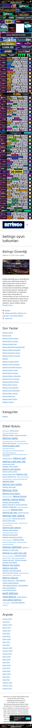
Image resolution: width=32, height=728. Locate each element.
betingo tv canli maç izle (15, 553)
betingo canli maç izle (14, 461)
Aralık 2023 (6, 671)
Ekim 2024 (6, 642)
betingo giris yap (9, 487)
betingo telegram (12, 547)
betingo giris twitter (12, 484)
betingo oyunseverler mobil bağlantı (10, 523)
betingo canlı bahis (9, 464)
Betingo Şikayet (10, 577)
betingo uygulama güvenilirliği (18, 558)
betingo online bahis (9, 521)
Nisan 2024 (6, 659)
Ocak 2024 (6, 668)
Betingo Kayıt (17, 509)
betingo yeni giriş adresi (12, 571)
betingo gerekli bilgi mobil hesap (20, 479)
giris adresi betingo (10, 585)
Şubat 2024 (7, 665)
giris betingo (23, 585)
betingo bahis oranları (9, 443)
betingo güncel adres (14, 499)
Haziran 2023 (7, 688)
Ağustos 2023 (7, 683)
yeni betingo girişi (6, 602)
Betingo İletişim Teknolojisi (12, 376)
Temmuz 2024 (7, 651)
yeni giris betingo (18, 603)
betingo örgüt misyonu (24, 573)
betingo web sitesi (8, 560)
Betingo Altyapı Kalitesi (10, 338)
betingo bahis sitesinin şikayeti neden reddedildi (13, 450)
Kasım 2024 (7, 639)
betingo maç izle (23, 513)
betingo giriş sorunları (7, 496)
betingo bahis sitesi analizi (8, 448)
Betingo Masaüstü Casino (11, 353)
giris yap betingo (9, 588)
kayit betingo (10, 593)
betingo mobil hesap (7, 518)
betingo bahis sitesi (11, 446)
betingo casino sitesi (9, 474)
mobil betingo (9, 596)
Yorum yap (8, 318)
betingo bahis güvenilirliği (20, 441)
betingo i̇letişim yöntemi (23, 507)
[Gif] (16, 94)
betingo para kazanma (7, 525)
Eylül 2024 (6, 645)
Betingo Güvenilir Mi (9, 505)
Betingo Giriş (7, 335)
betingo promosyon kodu (12, 537)
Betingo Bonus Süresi (10, 385)
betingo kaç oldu (10, 512)
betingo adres (14, 431)
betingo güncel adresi (11, 502)
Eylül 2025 (6, 622)
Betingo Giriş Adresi (11, 493)
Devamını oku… (8, 305)
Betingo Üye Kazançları (10, 388)
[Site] (16, 59)
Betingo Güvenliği (15, 251)
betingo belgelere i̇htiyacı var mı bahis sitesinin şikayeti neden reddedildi (15, 455)
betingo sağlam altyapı (8, 540)
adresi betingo (6, 430)
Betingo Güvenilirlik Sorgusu (12, 367)
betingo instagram (10, 507)
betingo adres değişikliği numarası (10, 433)
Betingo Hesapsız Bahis (11, 362)
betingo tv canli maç (10, 550)
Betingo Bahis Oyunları (10, 341)
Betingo (7, 310)
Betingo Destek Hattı (10, 344)
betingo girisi (8, 481)
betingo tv (26, 547)
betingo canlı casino (10, 467)
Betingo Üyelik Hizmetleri (11, 364)
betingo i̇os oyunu (6, 510)
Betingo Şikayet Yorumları (11, 356)
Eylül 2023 (6, 680)
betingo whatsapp (21, 560)
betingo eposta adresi (7, 479)
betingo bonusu (7, 458)
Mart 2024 (6, 662)
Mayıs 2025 (6, 628)
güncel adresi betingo (9, 590)
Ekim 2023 (6, 677)
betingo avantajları (21, 435)
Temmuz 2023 (7, 685)
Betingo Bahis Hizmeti (10, 393)
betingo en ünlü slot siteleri (23, 476)
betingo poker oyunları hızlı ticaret (10, 532)
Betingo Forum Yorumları (11, 379)
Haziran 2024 (7, 654)
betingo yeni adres (10, 562)
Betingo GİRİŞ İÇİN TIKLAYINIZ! (16, 35)
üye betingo (5, 605)
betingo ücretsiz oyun (7, 575)
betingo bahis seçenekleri (22, 443)
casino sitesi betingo (11, 583)
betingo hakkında (21, 505)
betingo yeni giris (10, 568)
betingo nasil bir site (18, 518)
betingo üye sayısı (17, 575)
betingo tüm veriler (7, 558)
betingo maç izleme (13, 515)
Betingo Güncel (19, 496)
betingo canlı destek (11, 469)
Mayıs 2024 (7, 657)
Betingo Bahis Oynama (10, 373)
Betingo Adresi (8, 333)
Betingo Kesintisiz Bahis (11, 382)
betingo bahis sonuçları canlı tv (9, 452)
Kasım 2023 (7, 674)
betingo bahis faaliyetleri (8, 441)
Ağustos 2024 (7, 648)
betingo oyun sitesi (23, 523)
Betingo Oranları (8, 402)
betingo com (21, 474)
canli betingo (20, 580)
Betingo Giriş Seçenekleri (11, 390)
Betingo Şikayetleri (9, 580)
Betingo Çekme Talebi (10, 370)
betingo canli (19, 458)
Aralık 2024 (6, 636)
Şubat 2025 (7, 630)
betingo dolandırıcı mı (9, 477)
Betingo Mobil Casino (10, 399)
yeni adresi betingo (16, 316)
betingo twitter (21, 556)
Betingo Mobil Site (9, 396)
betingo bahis (10, 438)
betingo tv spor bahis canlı (8, 556)
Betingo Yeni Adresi (11, 565)
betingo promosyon (10, 535)
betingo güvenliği (11, 313)
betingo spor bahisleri (22, 542)
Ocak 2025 (6, 633)
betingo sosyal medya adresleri (9, 542)
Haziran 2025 (7, 625)
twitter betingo (21, 597)
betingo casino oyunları (10, 471)
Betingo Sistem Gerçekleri (11, 350)
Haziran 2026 (7, 619)
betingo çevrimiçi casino (10, 573)
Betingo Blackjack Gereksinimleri (14, 347)
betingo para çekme (10, 530)
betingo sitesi (18, 540)
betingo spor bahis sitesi (8, 544)
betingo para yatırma (12, 527)
